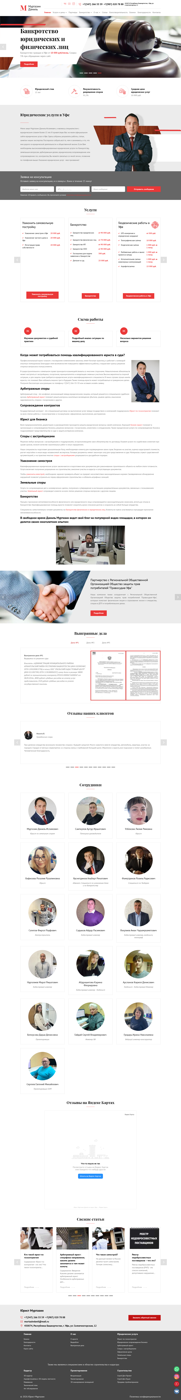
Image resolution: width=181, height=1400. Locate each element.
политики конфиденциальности (78, 195)
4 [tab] (95, 73)
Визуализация (76, 1376)
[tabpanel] (90, 47)
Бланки (132, 12)
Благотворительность (118, 12)
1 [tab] (81, 73)
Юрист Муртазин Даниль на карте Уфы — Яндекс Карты (90, 1207)
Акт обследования (31, 1388)
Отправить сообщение (144, 189)
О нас (96, 12)
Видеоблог (75, 1342)
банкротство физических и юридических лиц (85, 509)
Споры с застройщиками (126, 1349)
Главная (47, 12)
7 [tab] (95, 767)
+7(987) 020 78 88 (113, 4)
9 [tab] (104, 767)
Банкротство (84, 12)
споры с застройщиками (64, 455)
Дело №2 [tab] (90, 642)
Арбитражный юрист (36, 397)
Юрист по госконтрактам (140, 411)
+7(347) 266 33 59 (92, 4)
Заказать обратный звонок (144, 1317)
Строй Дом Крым (123, 1379)
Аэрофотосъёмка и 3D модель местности (39, 1379)
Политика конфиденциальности (145, 1396)
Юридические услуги (127, 1334)
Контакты (157, 12)
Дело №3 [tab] (106, 642)
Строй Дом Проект (124, 1376)
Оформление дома (124, 1352)
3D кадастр (28, 1376)
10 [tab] (109, 767)
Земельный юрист (35, 491)
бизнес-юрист (136, 425)
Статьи (104, 12)
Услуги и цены (59, 12)
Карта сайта (28, 1349)
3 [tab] (90, 73)
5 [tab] (99, 73)
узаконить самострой (35, 474)
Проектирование (77, 1379)
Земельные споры (124, 1355)
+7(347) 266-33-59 (71, 383)
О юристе (74, 1339)
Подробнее (29, 62)
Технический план (31, 1385)
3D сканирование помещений (82, 1382)
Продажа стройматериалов (127, 1382)
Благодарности (144, 12)
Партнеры (73, 12)
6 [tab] (90, 767)
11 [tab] (113, 767)
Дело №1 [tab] (75, 642)
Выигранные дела (77, 1345)
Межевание (28, 1382)
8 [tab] (99, 767)
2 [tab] (86, 73)
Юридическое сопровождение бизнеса (132, 1342)
